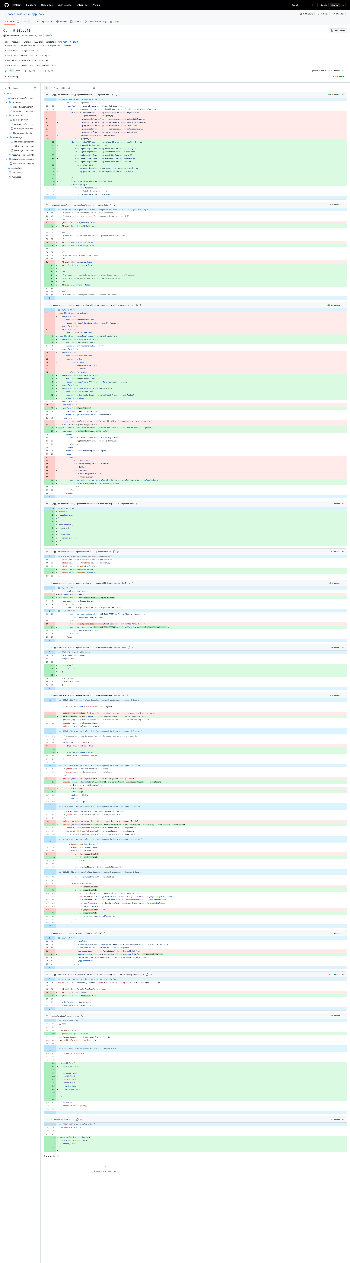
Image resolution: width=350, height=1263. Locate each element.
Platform (16, 5)
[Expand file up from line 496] (50, 1020)
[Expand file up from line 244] (50, 808)
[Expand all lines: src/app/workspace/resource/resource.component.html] (104, 933)
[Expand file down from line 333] (50, 926)
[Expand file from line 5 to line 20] (49, 610)
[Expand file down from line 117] (50, 729)
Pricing (96, 5)
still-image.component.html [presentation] (26, 141)
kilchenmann (13, 35)
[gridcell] (195, 99)
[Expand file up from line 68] (49, 209)
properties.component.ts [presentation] (24, 111)
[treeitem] (20, 135)
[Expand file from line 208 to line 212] (50, 765)
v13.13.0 (31, 71)
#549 (76, 42)
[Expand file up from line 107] (50, 1124)
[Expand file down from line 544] (50, 1112)
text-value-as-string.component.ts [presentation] (28, 163)
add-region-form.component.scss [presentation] (29, 128)
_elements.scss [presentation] (18, 172)
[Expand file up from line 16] (49, 979)
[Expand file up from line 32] (49, 556)
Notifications (308, 14)
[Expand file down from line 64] (49, 967)
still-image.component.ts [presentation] (25, 150)
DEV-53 (67, 42)
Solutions (31, 5)
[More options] (343, 95)
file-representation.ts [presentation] (22, 133)
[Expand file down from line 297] (50, 870)
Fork (324, 14)
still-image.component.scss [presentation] (26, 146)
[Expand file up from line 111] (50, 700)
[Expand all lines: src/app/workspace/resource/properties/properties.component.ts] (115, 205)
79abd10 (322, 71)
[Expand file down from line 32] (49, 496)
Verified (47, 35)
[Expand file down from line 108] (50, 197)
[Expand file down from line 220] (50, 805)
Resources (47, 5)
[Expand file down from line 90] (49, 298)
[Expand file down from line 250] (50, 837)
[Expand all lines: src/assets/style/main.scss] (81, 1119)
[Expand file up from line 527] (50, 1050)
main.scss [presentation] (16, 176)
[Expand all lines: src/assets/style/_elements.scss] (86, 1016)
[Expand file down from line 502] (50, 1046)
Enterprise (82, 5)
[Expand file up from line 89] (50, 99)
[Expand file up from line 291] (50, 841)
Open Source (65, 5)
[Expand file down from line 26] (49, 640)
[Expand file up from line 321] (50, 873)
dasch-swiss (16, 14)
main (12, 71)
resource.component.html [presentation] (23, 155)
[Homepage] (6, 5)
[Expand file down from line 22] (49, 1008)
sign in (103, 1171)
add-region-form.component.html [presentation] (29, 124)
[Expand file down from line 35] (49, 688)
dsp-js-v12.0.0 (46, 71)
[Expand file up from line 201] (50, 732)
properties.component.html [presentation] (25, 106)
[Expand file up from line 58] (49, 938)
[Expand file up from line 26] (49, 652)
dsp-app (31, 14)
